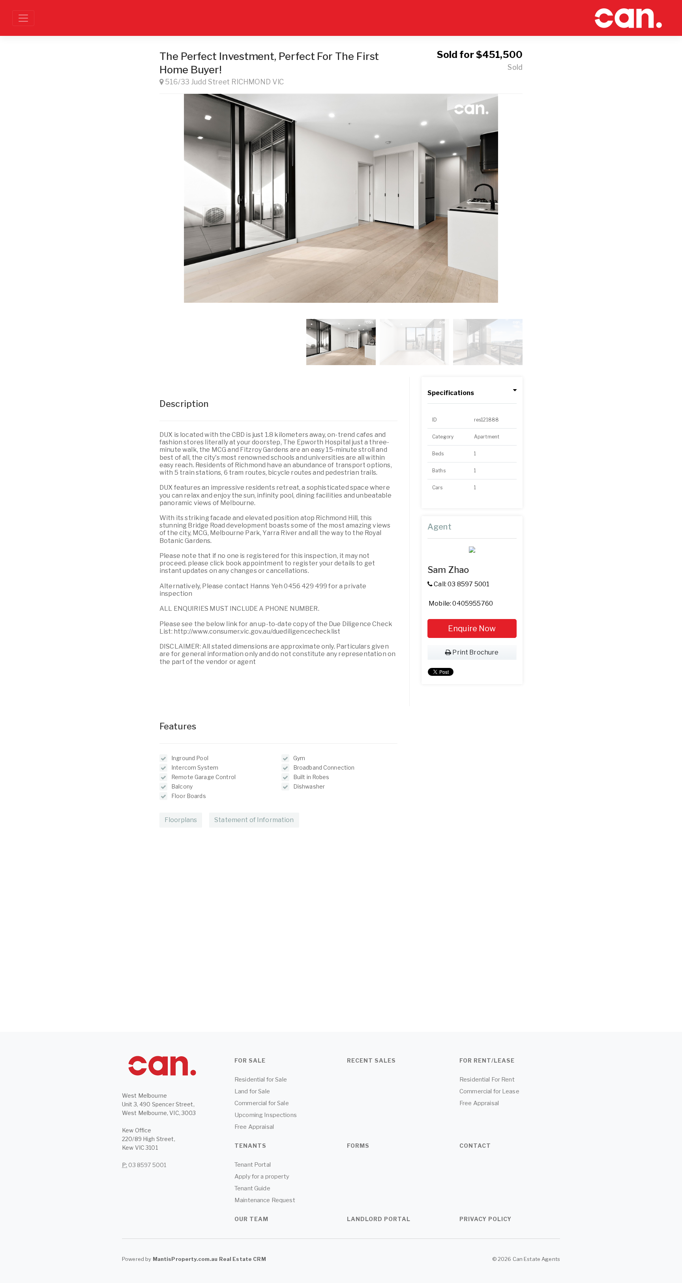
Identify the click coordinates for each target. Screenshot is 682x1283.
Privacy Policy (485, 1219)
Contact (475, 1145)
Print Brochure (475, 652)
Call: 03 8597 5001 (461, 584)
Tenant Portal (252, 1164)
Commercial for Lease (489, 1091)
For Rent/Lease (487, 1060)
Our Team (251, 1219)
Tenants (250, 1145)
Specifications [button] (450, 393)
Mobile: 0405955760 (460, 603)
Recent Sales (371, 1060)
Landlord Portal (378, 1219)
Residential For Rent (487, 1079)
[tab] (472, 393)
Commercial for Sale (261, 1103)
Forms (358, 1145)
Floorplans (181, 820)
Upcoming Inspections (265, 1115)
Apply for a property (261, 1176)
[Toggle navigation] (23, 18)
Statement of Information (254, 820)
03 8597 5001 (147, 1165)
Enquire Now (472, 628)
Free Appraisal (254, 1126)
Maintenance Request (264, 1200)
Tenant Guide (252, 1188)
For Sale (250, 1060)
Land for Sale (252, 1091)
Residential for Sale (260, 1079)
